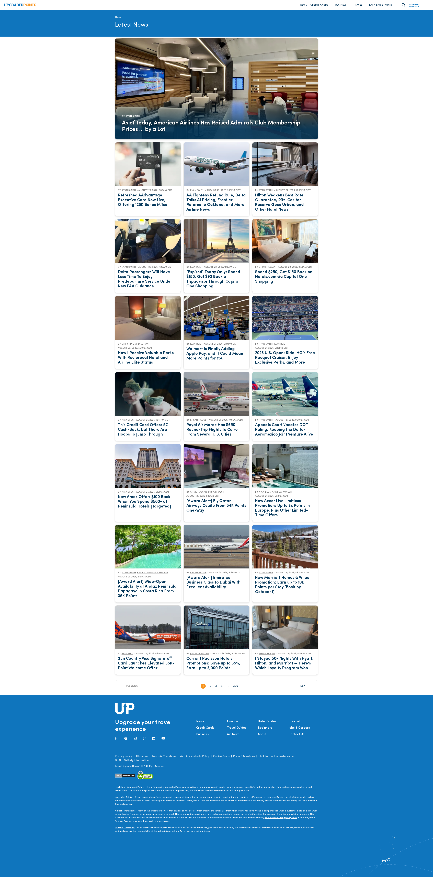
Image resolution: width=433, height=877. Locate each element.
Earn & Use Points (381, 5)
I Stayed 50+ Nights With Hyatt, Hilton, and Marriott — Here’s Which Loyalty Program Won (284, 663)
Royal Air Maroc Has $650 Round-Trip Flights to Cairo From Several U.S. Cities (212, 430)
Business (341, 5)
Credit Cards (319, 5)
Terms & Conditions (164, 756)
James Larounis (199, 653)
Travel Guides (236, 728)
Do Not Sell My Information (132, 760)
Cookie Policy (221, 756)
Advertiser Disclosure (414, 6)
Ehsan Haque (198, 420)
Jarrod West (216, 492)
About (262, 734)
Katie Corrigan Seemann (152, 573)
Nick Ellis (128, 420)
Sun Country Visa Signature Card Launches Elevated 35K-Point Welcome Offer (146, 663)
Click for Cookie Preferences (276, 756)
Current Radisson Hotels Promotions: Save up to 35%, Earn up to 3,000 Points (213, 663)
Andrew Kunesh (282, 492)
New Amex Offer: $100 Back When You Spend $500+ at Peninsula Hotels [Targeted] (144, 502)
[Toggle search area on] (403, 5)
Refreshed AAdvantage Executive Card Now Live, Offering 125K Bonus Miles (142, 200)
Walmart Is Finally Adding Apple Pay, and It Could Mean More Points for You (214, 354)
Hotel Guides (267, 721)
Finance (232, 721)
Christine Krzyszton (135, 344)
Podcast (294, 721)
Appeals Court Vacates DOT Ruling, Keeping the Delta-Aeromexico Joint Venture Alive (284, 430)
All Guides (142, 756)
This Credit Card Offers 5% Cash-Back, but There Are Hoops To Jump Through (143, 430)
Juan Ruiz (195, 267)
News (303, 5)
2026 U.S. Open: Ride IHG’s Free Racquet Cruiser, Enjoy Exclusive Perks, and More (285, 358)
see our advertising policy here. (281, 818)
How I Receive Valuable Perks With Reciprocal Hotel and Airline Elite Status (146, 358)
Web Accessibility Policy (195, 756)
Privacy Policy (123, 756)
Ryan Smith (133, 116)
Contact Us (296, 734)
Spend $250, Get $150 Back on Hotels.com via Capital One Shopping (283, 277)
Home (118, 17)
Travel (357, 5)
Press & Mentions (244, 756)
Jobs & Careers (299, 728)
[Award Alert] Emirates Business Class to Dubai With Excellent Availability (213, 582)
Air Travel (233, 734)
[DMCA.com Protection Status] (125, 776)
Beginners (265, 728)
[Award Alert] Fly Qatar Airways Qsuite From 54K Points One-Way (216, 506)
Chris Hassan (267, 267)
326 (235, 686)
